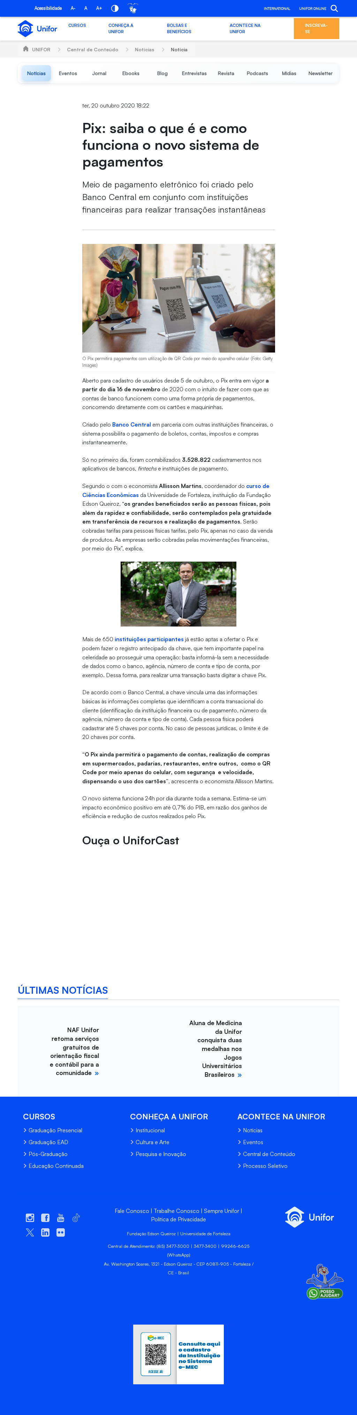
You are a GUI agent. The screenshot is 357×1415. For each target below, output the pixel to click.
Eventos (253, 1142)
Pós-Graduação (48, 1153)
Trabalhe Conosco (176, 1210)
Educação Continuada (56, 1165)
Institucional (150, 1130)
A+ (99, 8)
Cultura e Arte (152, 1142)
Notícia (179, 49)
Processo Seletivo (265, 1165)
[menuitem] (36, 73)
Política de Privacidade (178, 1219)
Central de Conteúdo (92, 49)
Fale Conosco (132, 1210)
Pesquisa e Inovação (161, 1153)
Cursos (77, 25)
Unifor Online (312, 8)
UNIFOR (41, 49)
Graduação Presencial (55, 1130)
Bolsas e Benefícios (179, 28)
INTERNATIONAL (277, 8)
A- (73, 8)
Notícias (144, 49)
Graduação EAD (48, 1142)
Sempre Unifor (221, 1210)
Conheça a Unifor (120, 28)
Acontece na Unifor (245, 28)
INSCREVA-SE (316, 28)
